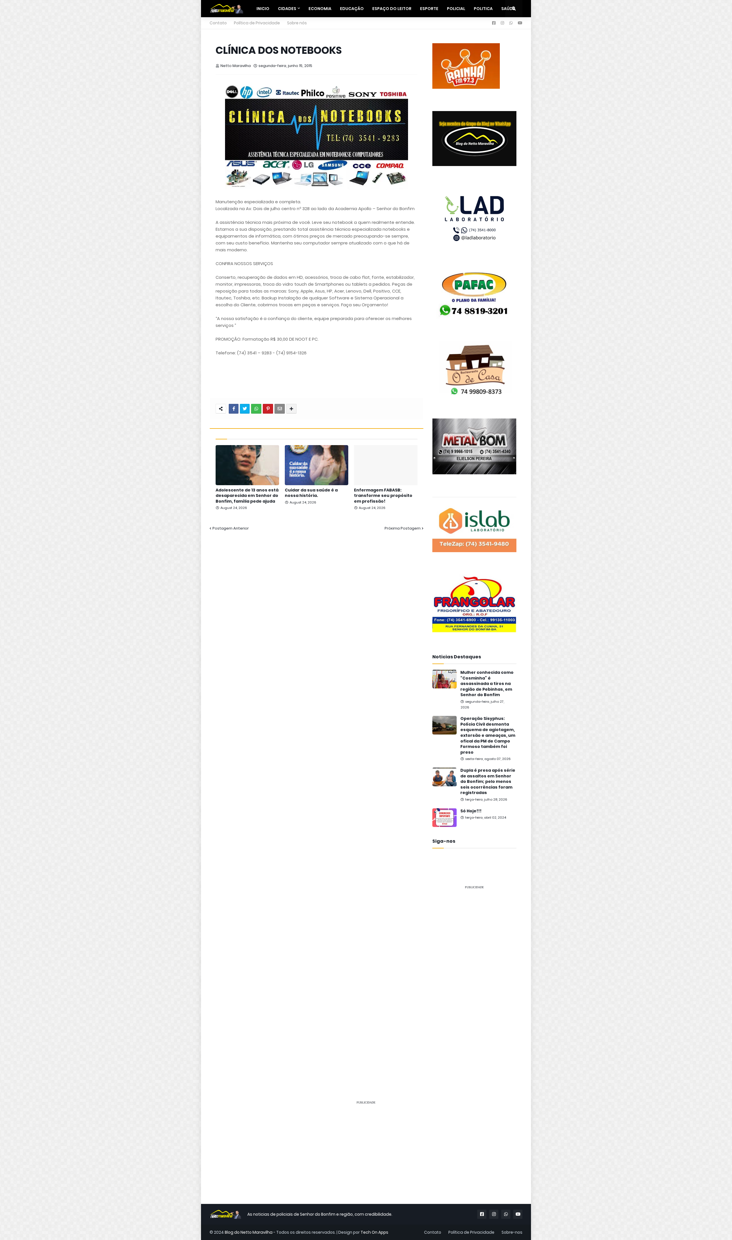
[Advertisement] (474, 980)
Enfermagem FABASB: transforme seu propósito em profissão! (383, 495)
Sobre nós (297, 23)
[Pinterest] (268, 409)
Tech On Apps (374, 1232)
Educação (352, 8)
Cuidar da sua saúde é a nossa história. (311, 493)
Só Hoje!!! (471, 811)
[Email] (279, 409)
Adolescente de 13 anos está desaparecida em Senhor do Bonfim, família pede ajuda (247, 495)
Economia (320, 8)
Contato (218, 23)
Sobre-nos (512, 1232)
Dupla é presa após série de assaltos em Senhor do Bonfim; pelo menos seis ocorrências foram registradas (487, 781)
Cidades (287, 8)
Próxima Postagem (403, 528)
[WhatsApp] (256, 409)
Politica (483, 8)
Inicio (262, 8)
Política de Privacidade (257, 23)
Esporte (429, 8)
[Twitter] (245, 409)
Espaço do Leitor (391, 8)
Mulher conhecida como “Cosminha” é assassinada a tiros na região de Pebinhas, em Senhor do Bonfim (487, 684)
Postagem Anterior (230, 528)
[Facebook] (233, 409)
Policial (456, 8)
